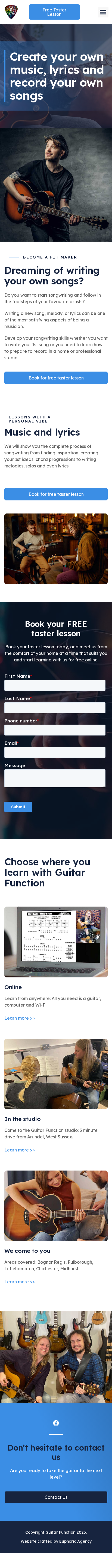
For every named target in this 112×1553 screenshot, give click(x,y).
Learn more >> (19, 1018)
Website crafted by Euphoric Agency (56, 1541)
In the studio (22, 1118)
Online (13, 986)
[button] (103, 12)
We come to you (27, 1250)
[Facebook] (56, 1423)
